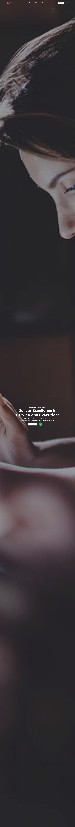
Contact (61, 2)
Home (27, 2)
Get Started (32, 424)
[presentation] (3, 415)
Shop (43, 2)
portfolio (35, 2)
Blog (40, 2)
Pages (30, 2)
